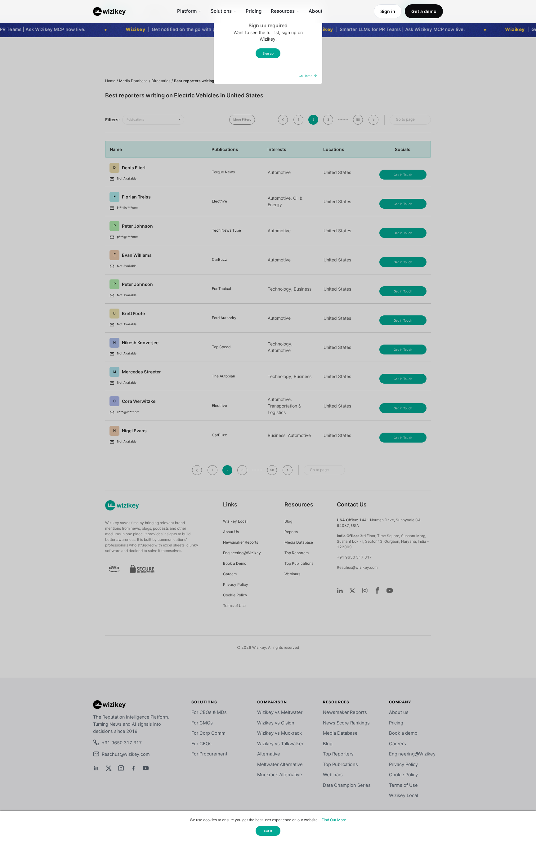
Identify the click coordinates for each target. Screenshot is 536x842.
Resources (283, 11)
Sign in (387, 11)
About (316, 11)
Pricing (253, 11)
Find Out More (334, 819)
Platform (187, 11)
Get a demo (423, 11)
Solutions (221, 11)
